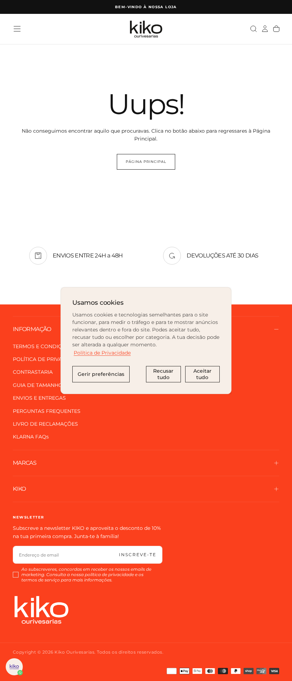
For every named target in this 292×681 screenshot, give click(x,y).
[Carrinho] (276, 28)
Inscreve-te (137, 554)
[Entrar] (265, 28)
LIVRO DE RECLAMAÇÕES (45, 424)
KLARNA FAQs (31, 436)
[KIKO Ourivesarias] (41, 610)
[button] (17, 29)
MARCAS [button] (24, 462)
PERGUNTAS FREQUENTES (46, 411)
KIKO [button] (19, 488)
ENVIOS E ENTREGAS (39, 398)
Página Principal (146, 161)
